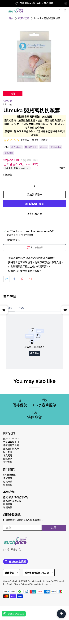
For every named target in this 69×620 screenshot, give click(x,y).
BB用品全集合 (30, 147)
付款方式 (7, 481)
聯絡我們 (7, 459)
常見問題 (7, 455)
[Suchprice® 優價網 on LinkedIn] (15, 550)
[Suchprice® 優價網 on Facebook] (8, 550)
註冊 (53, 527)
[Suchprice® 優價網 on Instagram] (12, 550)
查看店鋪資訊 (13, 240)
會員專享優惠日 (11, 442)
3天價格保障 (9, 474)
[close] (65, 3)
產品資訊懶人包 (11, 448)
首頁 (11, 18)
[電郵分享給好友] (30, 279)
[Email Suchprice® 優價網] (4, 550)
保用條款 (7, 485)
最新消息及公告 (11, 445)
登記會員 (7, 462)
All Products (16, 147)
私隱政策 (7, 507)
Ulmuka (7, 100)
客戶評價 (7, 452)
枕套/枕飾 (23, 18)
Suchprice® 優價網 (18, 581)
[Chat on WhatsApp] (14, 614)
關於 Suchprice (11, 438)
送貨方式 (7, 478)
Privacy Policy (19, 584)
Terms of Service (37, 584)
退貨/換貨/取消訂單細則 (15, 497)
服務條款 (7, 504)
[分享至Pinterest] (22, 279)
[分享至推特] (6, 279)
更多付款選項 (34, 213)
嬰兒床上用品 (56, 147)
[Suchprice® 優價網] (31, 10)
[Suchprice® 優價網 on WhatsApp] (19, 550)
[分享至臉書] (14, 279)
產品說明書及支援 (12, 500)
